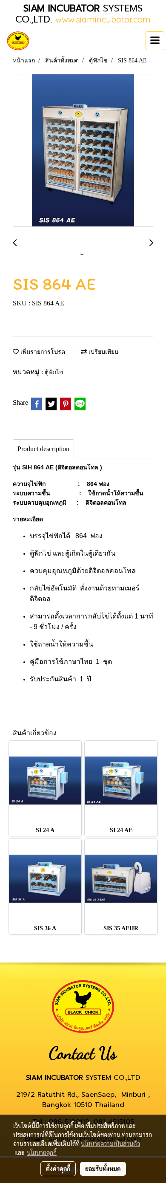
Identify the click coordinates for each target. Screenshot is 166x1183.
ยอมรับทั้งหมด (103, 1168)
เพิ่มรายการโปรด (42, 352)
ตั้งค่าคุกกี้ (58, 1168)
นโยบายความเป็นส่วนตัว (110, 1143)
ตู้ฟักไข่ (54, 372)
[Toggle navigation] (155, 40)
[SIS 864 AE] (83, 150)
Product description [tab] (43, 448)
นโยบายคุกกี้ (42, 1152)
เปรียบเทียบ (102, 352)
